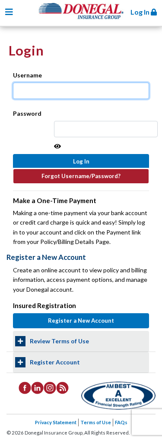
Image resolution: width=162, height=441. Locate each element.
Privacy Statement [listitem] (55, 422)
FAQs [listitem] (121, 422)
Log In (140, 12)
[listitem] (25, 387)
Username (27, 75)
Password (27, 113)
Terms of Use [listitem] (95, 422)
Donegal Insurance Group (85, 18)
